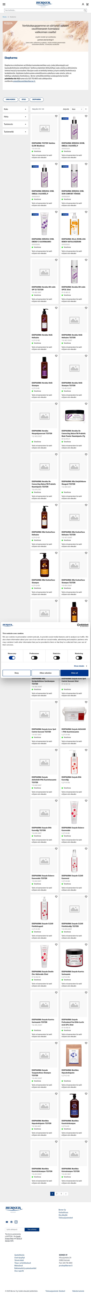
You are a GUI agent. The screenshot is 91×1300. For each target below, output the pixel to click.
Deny (17, 673)
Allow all (74, 673)
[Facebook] (11, 1222)
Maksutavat (18, 1266)
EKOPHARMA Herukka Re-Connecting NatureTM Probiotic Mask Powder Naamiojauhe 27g (74, 433)
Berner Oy (62, 1210)
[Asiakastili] (83, 4)
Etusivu (5, 17)
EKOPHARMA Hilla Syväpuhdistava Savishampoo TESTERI (43, 681)
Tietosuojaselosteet (66, 1218)
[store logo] (43, 5)
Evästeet (62, 1291)
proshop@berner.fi (65, 1266)
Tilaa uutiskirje (32, 1229)
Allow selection (45, 673)
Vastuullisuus (63, 1212)
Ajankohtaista (19, 1255)
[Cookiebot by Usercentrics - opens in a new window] (78, 625)
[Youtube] (7, 1222)
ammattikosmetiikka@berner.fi (24, 81)
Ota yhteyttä (63, 1215)
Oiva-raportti (19, 1271)
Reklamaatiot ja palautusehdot (25, 1268)
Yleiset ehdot (19, 1260)
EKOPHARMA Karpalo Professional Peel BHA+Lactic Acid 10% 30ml (73, 1022)
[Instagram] (16, 1222)
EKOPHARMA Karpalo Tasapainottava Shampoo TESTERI (41, 1073)
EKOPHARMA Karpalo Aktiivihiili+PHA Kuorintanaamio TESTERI (44, 779)
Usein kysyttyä (19, 1258)
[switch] (34, 658)
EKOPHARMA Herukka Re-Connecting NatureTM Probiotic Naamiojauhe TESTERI (44, 484)
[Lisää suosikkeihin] (56, 116)
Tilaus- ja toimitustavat (22, 1263)
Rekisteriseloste (78, 1291)
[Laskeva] (86, 109)
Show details (79, 666)
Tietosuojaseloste (52, 1291)
